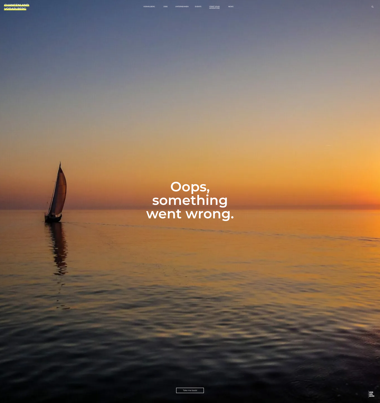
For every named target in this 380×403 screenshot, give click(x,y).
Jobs (165, 7)
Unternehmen (182, 7)
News (230, 7)
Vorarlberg (149, 7)
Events (198, 7)
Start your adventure (214, 7)
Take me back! (190, 390)
